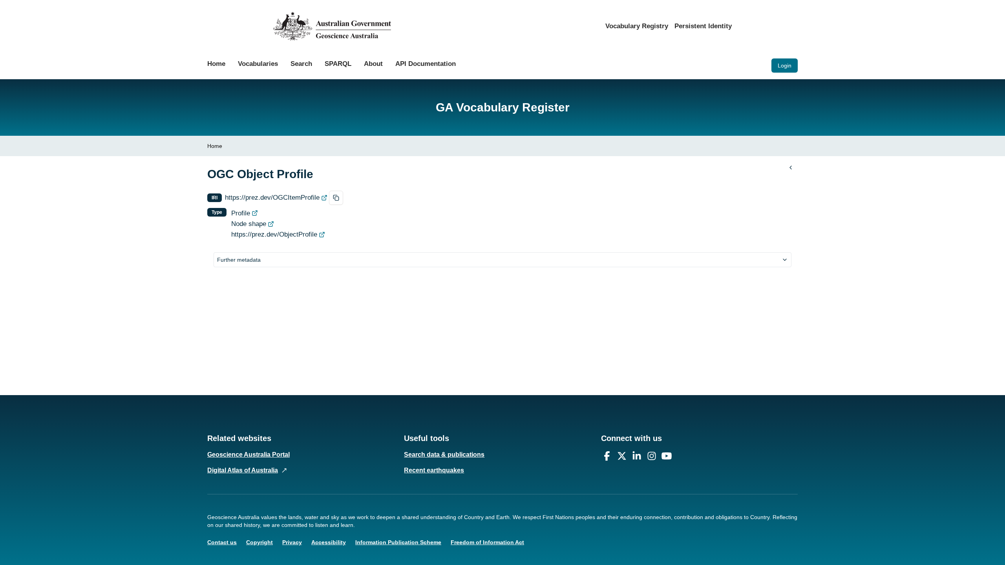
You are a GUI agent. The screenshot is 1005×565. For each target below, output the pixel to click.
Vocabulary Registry (636, 26)
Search (301, 63)
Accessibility (328, 542)
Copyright (259, 542)
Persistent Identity (703, 26)
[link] (214, 146)
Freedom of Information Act (487, 542)
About (373, 63)
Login (784, 65)
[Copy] (336, 198)
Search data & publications (444, 454)
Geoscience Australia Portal (248, 454)
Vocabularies (258, 63)
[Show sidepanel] (791, 167)
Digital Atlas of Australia (242, 470)
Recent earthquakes (434, 470)
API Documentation (425, 63)
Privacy (292, 542)
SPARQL (338, 63)
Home (216, 63)
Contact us (222, 542)
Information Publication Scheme (398, 542)
